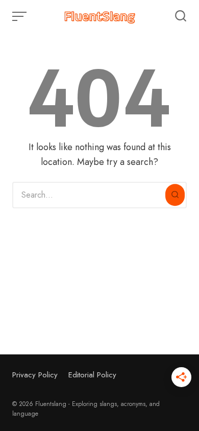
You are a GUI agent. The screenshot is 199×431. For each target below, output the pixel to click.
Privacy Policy (35, 374)
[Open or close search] (180, 16)
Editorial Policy (92, 374)
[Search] (175, 195)
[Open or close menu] (20, 16)
